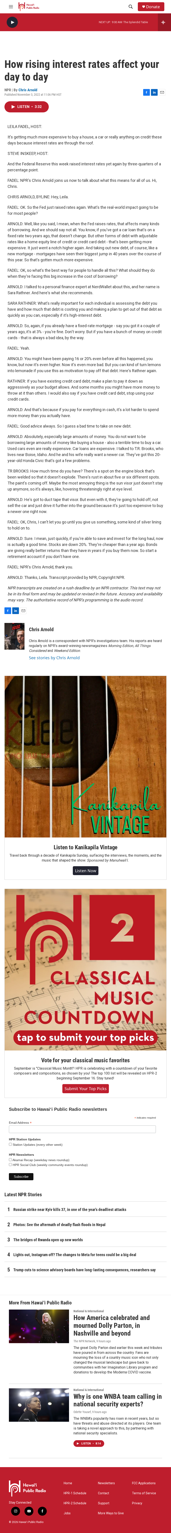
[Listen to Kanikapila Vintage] (85, 756)
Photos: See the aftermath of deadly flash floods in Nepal (59, 1224)
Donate (153, 6)
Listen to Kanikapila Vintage (85, 847)
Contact (103, 1493)
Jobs (67, 1513)
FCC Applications (144, 1483)
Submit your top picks (86, 1088)
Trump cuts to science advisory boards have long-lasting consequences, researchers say (84, 1269)
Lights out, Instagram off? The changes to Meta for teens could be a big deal (74, 1254)
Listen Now (85, 870)
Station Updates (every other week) (37, 1144)
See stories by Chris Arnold (54, 657)
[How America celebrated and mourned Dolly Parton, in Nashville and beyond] (39, 1326)
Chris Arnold (27, 90)
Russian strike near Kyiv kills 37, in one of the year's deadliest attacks (69, 1209)
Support (103, 1503)
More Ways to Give (111, 1513)
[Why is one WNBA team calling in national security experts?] (39, 1405)
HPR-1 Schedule (75, 1493)
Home (68, 1483)
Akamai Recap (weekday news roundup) (40, 1160)
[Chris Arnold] (14, 636)
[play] (12, 22)
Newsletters (106, 1483)
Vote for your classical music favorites (85, 1060)
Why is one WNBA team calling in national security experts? (117, 1400)
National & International (88, 1311)
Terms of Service (144, 1493)
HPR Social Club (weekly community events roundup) (50, 1165)
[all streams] (164, 22)
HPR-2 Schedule (75, 1503)
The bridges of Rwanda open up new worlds (48, 1239)
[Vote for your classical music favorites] (85, 969)
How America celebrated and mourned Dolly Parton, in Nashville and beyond (111, 1325)
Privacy (137, 1503)
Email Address (20, 1123)
